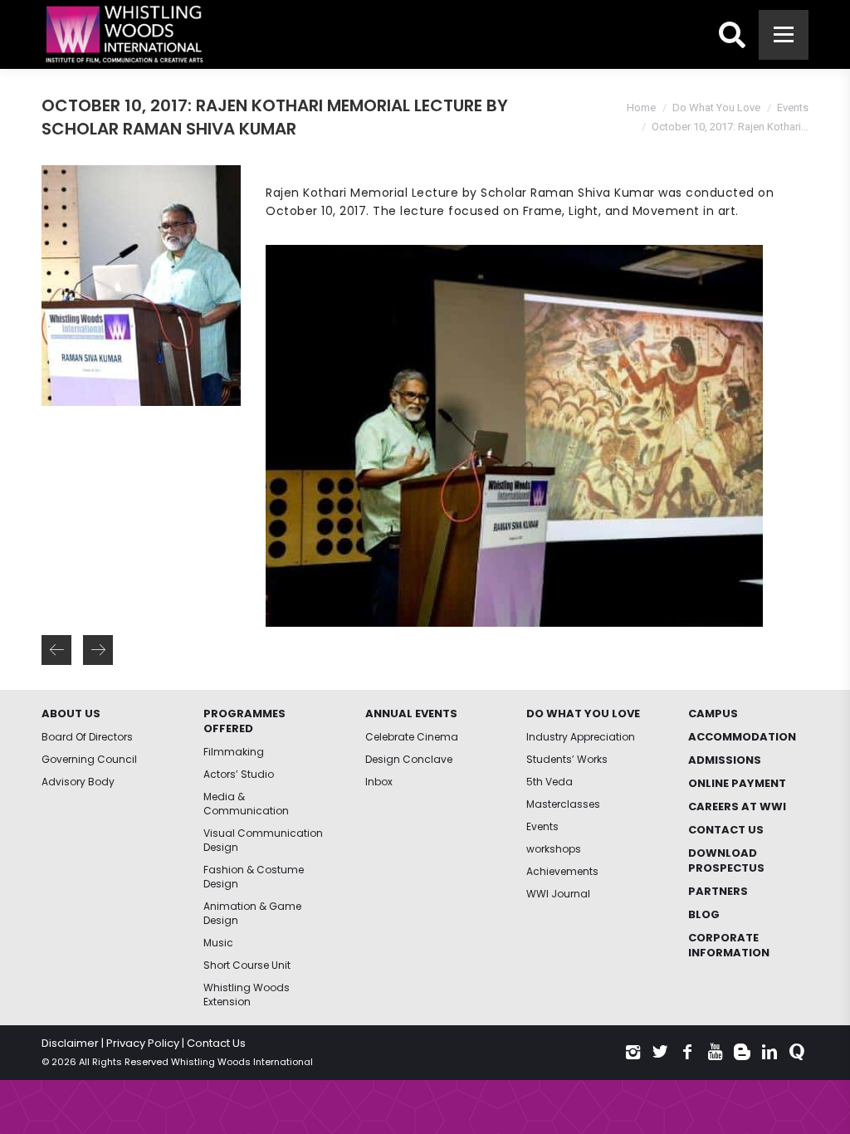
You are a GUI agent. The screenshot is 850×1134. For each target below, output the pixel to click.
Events (792, 107)
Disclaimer (70, 1043)
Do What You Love (716, 107)
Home (641, 107)
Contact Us (216, 1043)
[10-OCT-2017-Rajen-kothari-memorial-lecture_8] (514, 436)
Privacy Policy (142, 1043)
